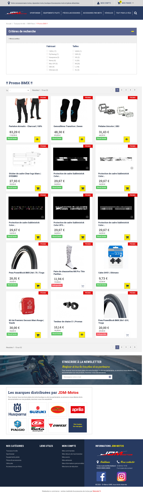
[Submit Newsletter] (110, 377)
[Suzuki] (38, 409)
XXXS (78, 51)
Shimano (53, 70)
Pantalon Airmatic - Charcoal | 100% (25, 126)
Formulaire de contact (124, 468)
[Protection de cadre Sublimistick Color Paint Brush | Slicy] (71, 159)
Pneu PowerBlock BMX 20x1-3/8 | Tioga (113, 321)
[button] (135, 13)
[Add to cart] (38, 188)
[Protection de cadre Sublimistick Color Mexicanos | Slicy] (116, 208)
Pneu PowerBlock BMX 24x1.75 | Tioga (26, 272)
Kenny (52, 60)
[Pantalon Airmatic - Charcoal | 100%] (26, 110)
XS (77, 57)
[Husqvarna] (18, 409)
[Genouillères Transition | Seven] (71, 110)
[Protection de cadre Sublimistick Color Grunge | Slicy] (116, 159)
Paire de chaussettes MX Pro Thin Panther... (69, 272)
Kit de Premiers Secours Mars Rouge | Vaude (26, 321)
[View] (37, 139)
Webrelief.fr (97, 491)
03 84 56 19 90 (122, 466)
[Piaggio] (18, 425)
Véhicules (109, 13)
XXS (78, 54)
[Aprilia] (78, 410)
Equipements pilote (51, 13)
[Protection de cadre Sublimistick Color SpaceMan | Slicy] (26, 208)
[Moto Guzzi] (58, 410)
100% (52, 51)
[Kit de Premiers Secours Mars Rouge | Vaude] (26, 306)
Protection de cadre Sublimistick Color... (69, 174)
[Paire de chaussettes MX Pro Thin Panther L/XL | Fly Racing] (71, 257)
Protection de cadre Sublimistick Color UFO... (69, 223)
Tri (7, 90)
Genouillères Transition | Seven (68, 126)
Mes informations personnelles (73, 463)
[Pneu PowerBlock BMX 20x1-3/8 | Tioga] (116, 306)
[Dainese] (58, 425)
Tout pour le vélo (123, 13)
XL (77, 70)
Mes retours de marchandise (72, 454)
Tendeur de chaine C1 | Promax (68, 321)
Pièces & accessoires (71, 13)
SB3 (51, 67)
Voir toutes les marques (77, 425)
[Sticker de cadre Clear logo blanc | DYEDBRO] (26, 159)
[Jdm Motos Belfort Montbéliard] (15, 13)
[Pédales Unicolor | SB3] (116, 110)
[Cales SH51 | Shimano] (116, 257)
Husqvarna (54, 57)
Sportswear (35, 13)
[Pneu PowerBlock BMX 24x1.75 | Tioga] (26, 257)
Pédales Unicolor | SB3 (108, 126)
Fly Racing (54, 54)
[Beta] (38, 425)
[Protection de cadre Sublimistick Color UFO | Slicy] (71, 208)
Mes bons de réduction (70, 466)
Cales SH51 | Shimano (108, 272)
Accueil (8, 24)
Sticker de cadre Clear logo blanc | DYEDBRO (25, 174)
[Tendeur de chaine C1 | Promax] (71, 306)
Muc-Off (53, 64)
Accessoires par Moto (92, 13)
